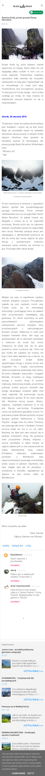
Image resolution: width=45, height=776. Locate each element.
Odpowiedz (15, 565)
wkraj (13, 570)
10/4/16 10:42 (27, 555)
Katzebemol (16, 554)
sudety (6, 545)
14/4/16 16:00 (35, 586)
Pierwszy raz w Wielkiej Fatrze (15, 706)
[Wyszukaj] (42, 6)
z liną (28, 545)
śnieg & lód (17, 545)
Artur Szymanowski (20, 586)
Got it (30, 773)
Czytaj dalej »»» (33, 671)
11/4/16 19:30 (21, 570)
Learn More (18, 773)
